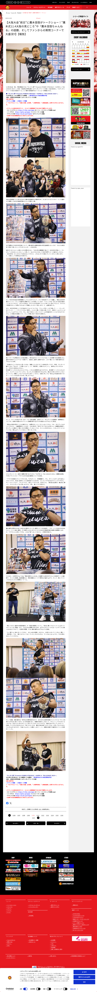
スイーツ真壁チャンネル (78, 922)
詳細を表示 (73, 989)
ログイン (9, 943)
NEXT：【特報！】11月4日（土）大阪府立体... (36, 809)
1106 (14, 815)
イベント (9, 910)
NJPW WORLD (76, 913)
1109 (28, 815)
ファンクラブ (62, 2)
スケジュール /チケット (34, 905)
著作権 (30, 956)
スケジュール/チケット (39, 7)
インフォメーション (11, 905)
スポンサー (54, 2)
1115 (57, 815)
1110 (33, 815)
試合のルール (32, 942)
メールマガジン (84, 2)
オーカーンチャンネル (78, 930)
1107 (18, 815)
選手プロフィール (59, 7)
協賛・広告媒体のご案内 (56, 949)
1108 (23, 815)
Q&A (8, 945)
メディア (9, 908)
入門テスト (53, 945)
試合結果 (50, 7)
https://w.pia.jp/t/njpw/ (24, 114)
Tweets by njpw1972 (77, 147)
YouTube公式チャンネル (79, 915)
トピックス (9, 906)
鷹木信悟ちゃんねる (77, 926)
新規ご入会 (9, 942)
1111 (38, 815)
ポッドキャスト (75, 2)
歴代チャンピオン (55, 906)
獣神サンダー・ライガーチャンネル (81, 919)
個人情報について (11, 956)
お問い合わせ (53, 956)
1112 (42, 815)
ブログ (68, 2)
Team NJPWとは (11, 940)
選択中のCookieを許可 (84, 977)
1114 (52, 815)
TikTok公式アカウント (78, 917)
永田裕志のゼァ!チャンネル (79, 928)
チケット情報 (11, 101)
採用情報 (53, 947)
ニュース (29, 7)
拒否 (84, 982)
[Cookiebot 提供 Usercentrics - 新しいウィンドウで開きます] (9, 989)
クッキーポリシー (11, 957)
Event (19, 12)
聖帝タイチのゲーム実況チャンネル (81, 924)
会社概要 (53, 940)
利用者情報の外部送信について (78, 956)
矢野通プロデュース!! (78, 921)
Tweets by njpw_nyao (77, 188)
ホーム (8, 12)
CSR (90, 2)
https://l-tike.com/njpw (26, 110)
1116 (61, 815)
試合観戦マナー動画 (33, 940)
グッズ (8, 912)
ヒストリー (53, 942)
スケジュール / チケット (78, 32)
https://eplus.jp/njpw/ (23, 112)
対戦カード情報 (22, 101)
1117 (33, 818)
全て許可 (84, 972)
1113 (47, 815)
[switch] (38, 989)
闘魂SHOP (75, 905)
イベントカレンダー (77, 69)
